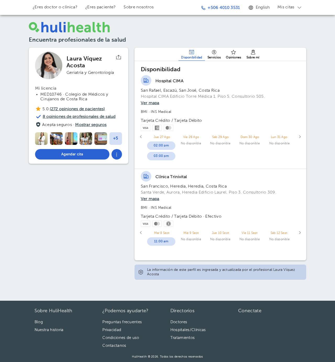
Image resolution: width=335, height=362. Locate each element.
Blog (39, 322)
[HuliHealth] (69, 27)
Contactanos (114, 346)
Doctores (178, 322)
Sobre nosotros (139, 7)
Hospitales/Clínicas (188, 330)
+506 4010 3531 (224, 8)
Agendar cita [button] (72, 154)
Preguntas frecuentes (122, 322)
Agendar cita (300, 343)
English (263, 8)
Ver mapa (150, 103)
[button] (116, 154)
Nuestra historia (49, 330)
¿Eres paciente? (100, 7)
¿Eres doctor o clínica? (55, 7)
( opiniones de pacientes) (77, 109)
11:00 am (161, 241)
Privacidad (111, 330)
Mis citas (285, 7)
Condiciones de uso (120, 338)
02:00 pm (161, 145)
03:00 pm (161, 156)
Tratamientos (182, 338)
